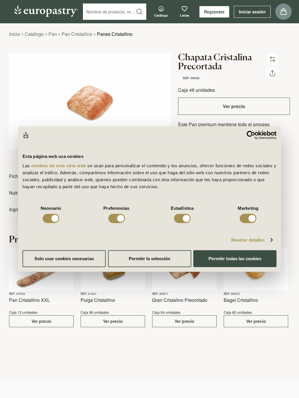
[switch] (116, 218)
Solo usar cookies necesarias (64, 258)
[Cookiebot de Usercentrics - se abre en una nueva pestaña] (251, 135)
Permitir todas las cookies (234, 258)
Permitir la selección (149, 258)
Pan (52, 34)
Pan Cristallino (77, 34)
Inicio (14, 34)
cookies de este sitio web (59, 165)
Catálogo (34, 34)
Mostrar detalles (248, 239)
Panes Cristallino (115, 34)
